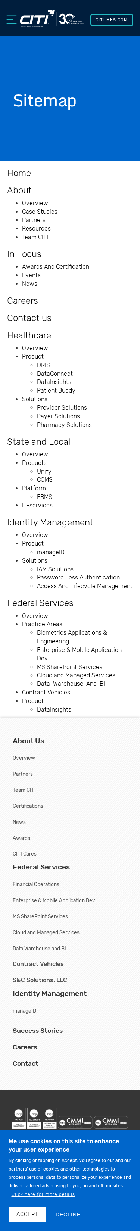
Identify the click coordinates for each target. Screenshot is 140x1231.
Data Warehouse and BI (39, 949)
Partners (34, 220)
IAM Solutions (55, 569)
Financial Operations (36, 884)
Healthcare (29, 335)
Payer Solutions (58, 416)
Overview (35, 203)
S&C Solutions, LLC (40, 980)
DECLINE (68, 1215)
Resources (36, 228)
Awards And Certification (55, 266)
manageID (51, 552)
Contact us (29, 318)
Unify (44, 471)
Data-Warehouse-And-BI (71, 683)
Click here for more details (43, 1194)
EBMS (44, 496)
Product (33, 356)
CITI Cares (25, 854)
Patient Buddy (56, 390)
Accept (27, 1214)
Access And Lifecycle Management (85, 586)
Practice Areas (42, 624)
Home (19, 173)
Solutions (34, 399)
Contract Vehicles (46, 692)
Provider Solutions (62, 407)
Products (34, 462)
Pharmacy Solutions (64, 424)
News (29, 283)
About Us (28, 741)
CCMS (45, 479)
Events (31, 275)
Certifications (28, 806)
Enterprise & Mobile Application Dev (54, 900)
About (19, 190)
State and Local (38, 442)
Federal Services (40, 603)
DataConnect (55, 373)
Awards (21, 838)
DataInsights (54, 381)
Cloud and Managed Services (76, 675)
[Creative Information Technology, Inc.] (51, 22)
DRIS (43, 365)
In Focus (24, 254)
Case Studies (39, 211)
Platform (34, 488)
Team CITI (35, 237)
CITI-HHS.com (112, 20)
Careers (22, 301)
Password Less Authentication (78, 577)
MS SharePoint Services (69, 667)
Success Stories (38, 1030)
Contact (25, 1063)
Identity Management (50, 522)
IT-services (37, 505)
